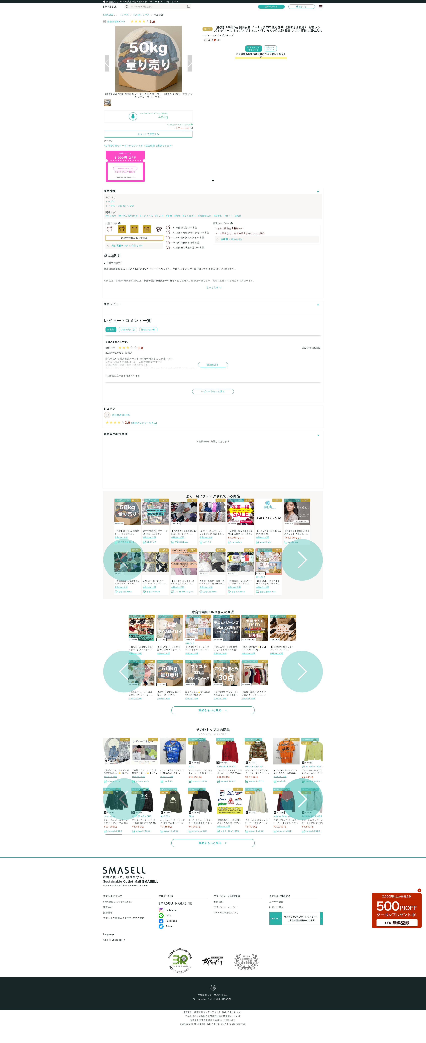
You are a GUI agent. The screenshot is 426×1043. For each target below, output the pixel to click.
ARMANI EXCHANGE (228, 766)
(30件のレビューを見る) (144, 423)
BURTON (165, 816)
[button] (190, 63)
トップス (110, 201)
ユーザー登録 (276, 901)
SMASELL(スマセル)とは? (117, 901)
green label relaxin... (312, 766)
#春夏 (169, 216)
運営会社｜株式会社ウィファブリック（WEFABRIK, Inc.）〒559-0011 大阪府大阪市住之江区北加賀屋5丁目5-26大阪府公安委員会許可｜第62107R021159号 (213, 1016)
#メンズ (160, 216)
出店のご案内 (276, 907)
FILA (191, 816)
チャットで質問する (148, 134)
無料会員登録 (271, 6)
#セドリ (229, 216)
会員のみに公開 (121, 537)
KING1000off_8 (125, 168)
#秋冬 (177, 216)
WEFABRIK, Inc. (215, 1024)
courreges (109, 816)
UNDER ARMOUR (142, 816)
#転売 (238, 216)
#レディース (147, 216)
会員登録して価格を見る (253, 48)
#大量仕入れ (205, 216)
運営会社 (108, 907)
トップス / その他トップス (120, 206)
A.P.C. (192, 766)
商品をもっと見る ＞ (213, 710)
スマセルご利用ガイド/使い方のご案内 (123, 918)
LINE (168, 915)
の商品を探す (127, 245)
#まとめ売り (190, 216)
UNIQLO (260, 577)
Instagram (171, 910)
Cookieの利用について (226, 912)
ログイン (303, 7)
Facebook (171, 921)
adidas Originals (283, 816)
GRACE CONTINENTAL (256, 766)
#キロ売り (111, 216)
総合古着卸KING (116, 21)
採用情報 (108, 912)
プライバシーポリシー (226, 907)
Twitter (170, 926)
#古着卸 (218, 216)
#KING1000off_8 (129, 216)
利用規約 (218, 901)
